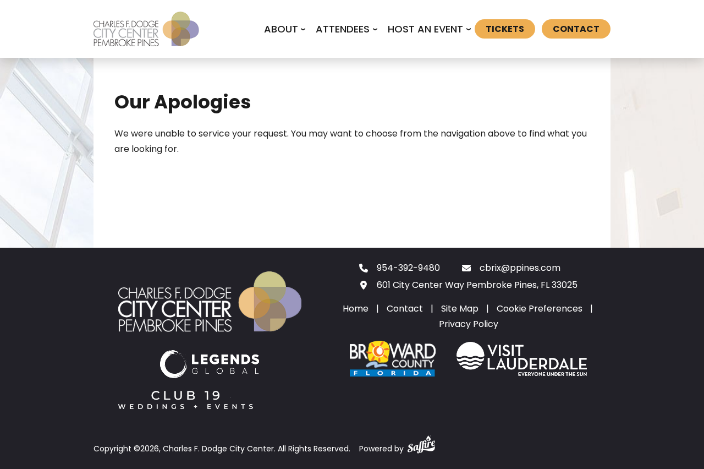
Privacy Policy (468, 324)
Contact (405, 308)
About (281, 29)
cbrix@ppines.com (520, 268)
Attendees (343, 29)
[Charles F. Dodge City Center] (146, 29)
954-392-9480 (408, 268)
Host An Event (425, 29)
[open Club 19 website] (185, 402)
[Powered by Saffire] (421, 442)
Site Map (460, 308)
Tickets (505, 29)
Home (356, 308)
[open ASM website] (210, 366)
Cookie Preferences (539, 308)
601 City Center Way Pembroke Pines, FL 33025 (477, 285)
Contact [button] (576, 29)
